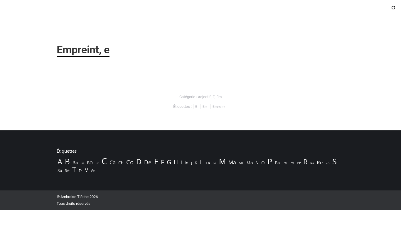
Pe (284, 163)
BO (90, 163)
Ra (312, 163)
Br (97, 163)
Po (291, 163)
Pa (277, 163)
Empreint (219, 106)
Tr (80, 170)
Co (130, 162)
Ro (328, 163)
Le (214, 163)
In (186, 163)
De (147, 162)
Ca (112, 162)
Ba (75, 163)
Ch (121, 163)
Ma (232, 162)
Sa (60, 170)
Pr (299, 163)
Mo (250, 163)
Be (82, 163)
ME (241, 163)
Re (320, 163)
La (208, 163)
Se (67, 170)
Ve (93, 170)
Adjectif (204, 97)
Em (219, 97)
